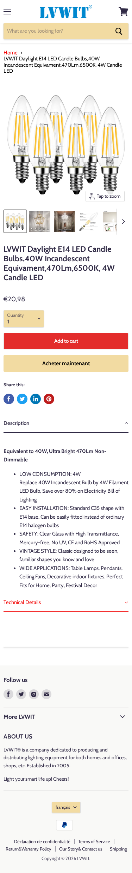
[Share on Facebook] (9, 399)
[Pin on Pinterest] (49, 399)
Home (11, 53)
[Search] (118, 31)
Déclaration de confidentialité (42, 841)
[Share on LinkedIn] (35, 399)
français (63, 807)
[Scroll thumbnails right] (122, 222)
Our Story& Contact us (80, 849)
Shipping (118, 849)
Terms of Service (94, 841)
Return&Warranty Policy (28, 849)
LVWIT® (12, 750)
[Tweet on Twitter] (22, 399)
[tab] (66, 423)
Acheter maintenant (66, 363)
